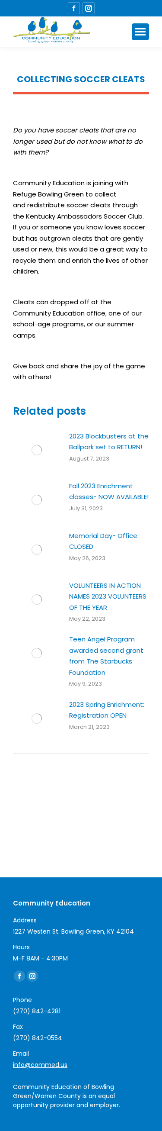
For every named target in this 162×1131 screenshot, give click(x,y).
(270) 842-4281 (36, 1011)
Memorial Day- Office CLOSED (103, 541)
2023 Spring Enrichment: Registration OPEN (106, 710)
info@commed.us (40, 1064)
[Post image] (36, 450)
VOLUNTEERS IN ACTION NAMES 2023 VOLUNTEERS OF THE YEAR (107, 596)
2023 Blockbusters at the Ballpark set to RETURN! (109, 442)
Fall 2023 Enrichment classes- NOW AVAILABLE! (109, 491)
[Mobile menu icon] (140, 31)
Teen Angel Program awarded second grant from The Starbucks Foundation (106, 656)
